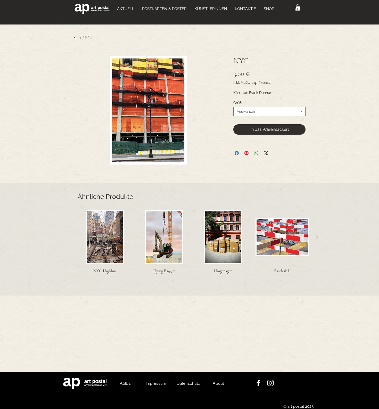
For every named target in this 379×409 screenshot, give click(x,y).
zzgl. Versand (261, 82)
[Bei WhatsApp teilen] (256, 153)
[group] (193, 248)
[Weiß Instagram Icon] (270, 383)
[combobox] (269, 111)
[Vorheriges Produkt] (70, 237)
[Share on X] (266, 153)
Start (77, 37)
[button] (164, 8)
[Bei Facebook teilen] (237, 153)
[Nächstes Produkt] (317, 237)
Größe (239, 103)
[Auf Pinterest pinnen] (246, 153)
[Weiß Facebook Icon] (258, 383)
